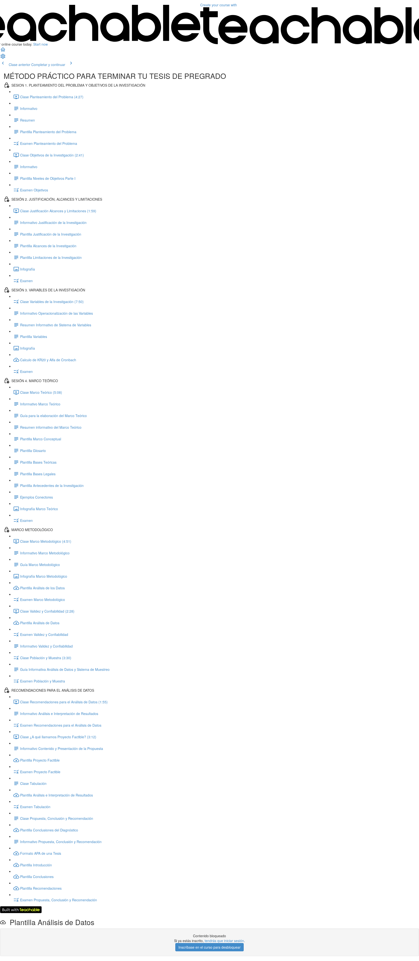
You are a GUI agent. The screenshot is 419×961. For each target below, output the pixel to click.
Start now (40, 44)
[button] (3, 51)
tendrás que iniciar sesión (224, 940)
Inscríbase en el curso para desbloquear (209, 947)
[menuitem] (3, 57)
